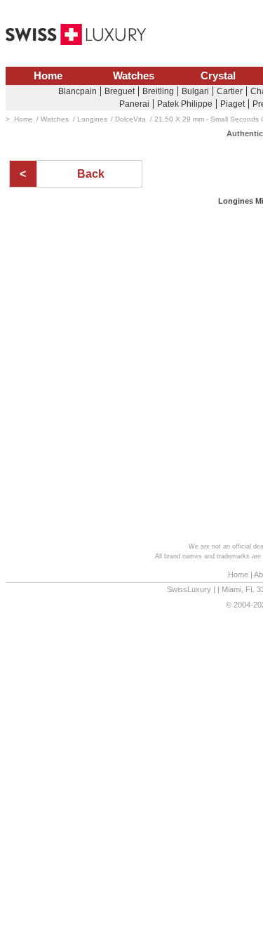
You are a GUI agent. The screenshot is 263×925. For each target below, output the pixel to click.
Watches (133, 75)
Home (48, 75)
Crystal (218, 75)
